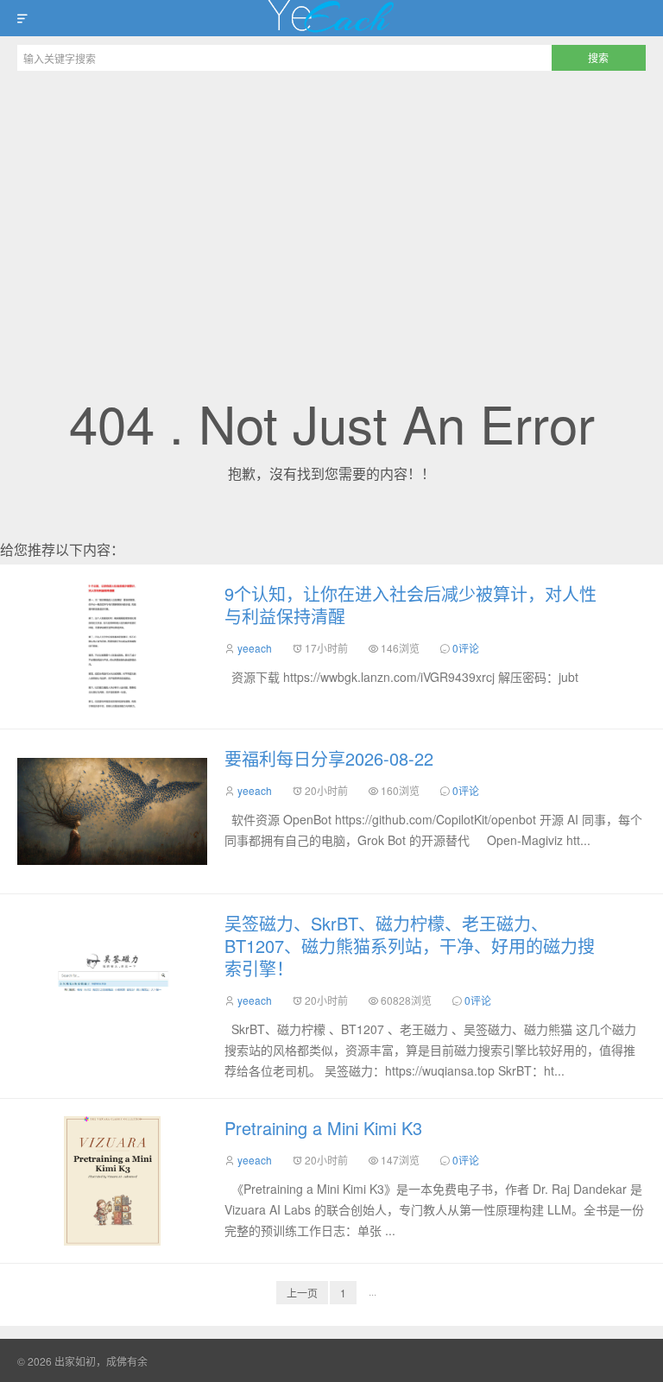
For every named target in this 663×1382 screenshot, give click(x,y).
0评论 (465, 648)
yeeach (254, 648)
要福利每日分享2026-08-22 (328, 758)
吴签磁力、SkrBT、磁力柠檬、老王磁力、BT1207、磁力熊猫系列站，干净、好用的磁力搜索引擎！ (409, 946)
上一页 (302, 1292)
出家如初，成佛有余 (331, 18)
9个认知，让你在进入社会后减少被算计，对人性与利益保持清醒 (410, 604)
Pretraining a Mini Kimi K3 (323, 1127)
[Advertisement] (331, 209)
